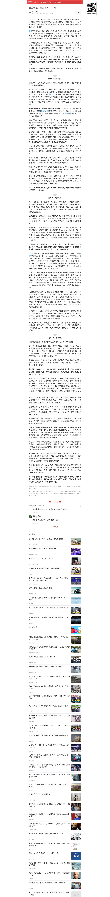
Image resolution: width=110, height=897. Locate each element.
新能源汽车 (45, 111)
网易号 (35, 2)
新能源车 (68, 113)
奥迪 (30, 31)
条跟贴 (54, 527)
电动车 (49, 94)
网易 (30, 2)
